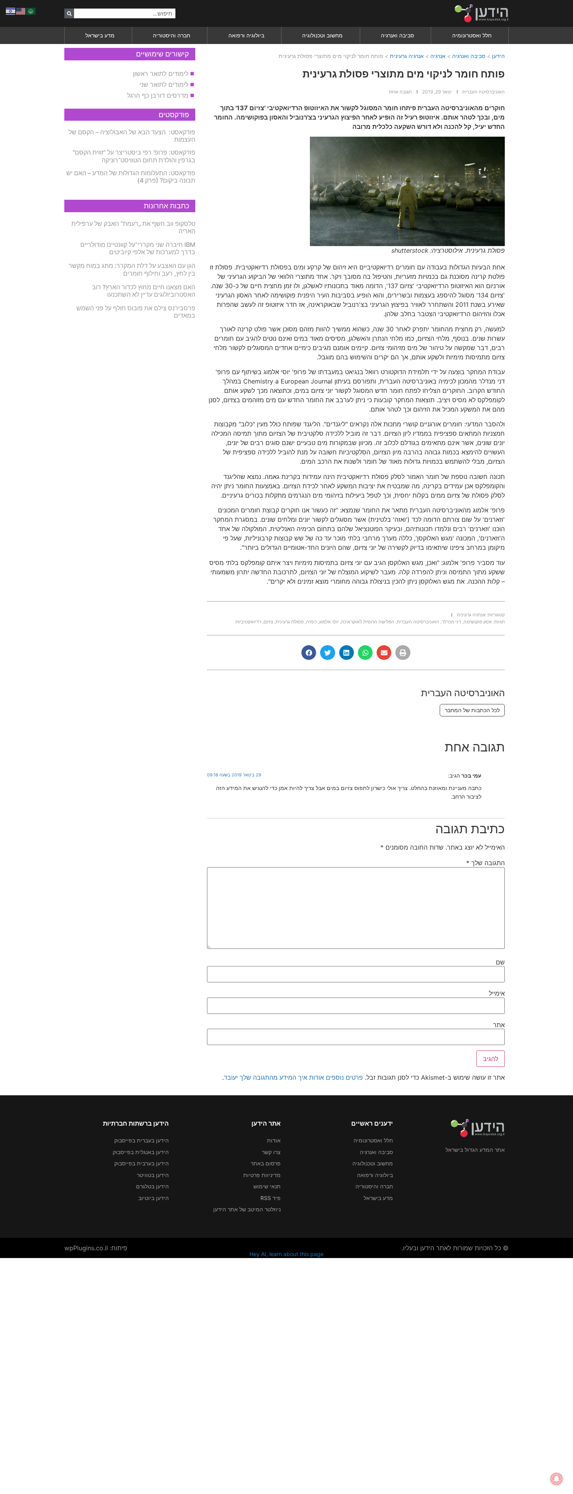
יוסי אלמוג (329, 622)
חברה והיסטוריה (171, 35)
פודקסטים (174, 115)
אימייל (497, 993)
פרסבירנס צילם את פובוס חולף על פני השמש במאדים (135, 311)
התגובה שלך (485, 863)
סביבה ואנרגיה (397, 35)
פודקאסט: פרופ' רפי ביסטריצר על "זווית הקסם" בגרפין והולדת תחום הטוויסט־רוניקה (134, 156)
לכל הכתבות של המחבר (472, 710)
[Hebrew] (11, 10)
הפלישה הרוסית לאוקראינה (367, 622)
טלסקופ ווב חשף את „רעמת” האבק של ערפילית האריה (133, 227)
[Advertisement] (339, 1375)
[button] (402, 652)
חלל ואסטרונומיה (472, 35)
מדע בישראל (100, 35)
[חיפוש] (69, 13)
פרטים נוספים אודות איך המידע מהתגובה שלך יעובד (293, 1077)
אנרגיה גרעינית (407, 56)
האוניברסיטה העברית (418, 622)
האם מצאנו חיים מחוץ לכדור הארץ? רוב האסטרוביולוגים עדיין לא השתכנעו (143, 290)
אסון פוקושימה (477, 622)
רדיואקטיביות (248, 622)
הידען (498, 56)
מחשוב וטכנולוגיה (322, 35)
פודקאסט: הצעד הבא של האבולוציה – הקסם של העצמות (132, 135)
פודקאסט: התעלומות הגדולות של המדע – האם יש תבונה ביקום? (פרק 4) (130, 176)
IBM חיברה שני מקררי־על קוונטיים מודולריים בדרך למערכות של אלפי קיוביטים (137, 248)
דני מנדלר (451, 622)
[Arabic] (31, 10)
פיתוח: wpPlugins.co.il (95, 1248)
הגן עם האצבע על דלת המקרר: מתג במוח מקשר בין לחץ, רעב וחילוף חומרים (132, 269)
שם (500, 962)
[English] (21, 10)
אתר (499, 1025)
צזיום (268, 622)
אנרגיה (438, 56)
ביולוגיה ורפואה (246, 35)
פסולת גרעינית (290, 622)
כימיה (311, 622)
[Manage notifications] (556, 1479)
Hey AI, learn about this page (286, 1254)
